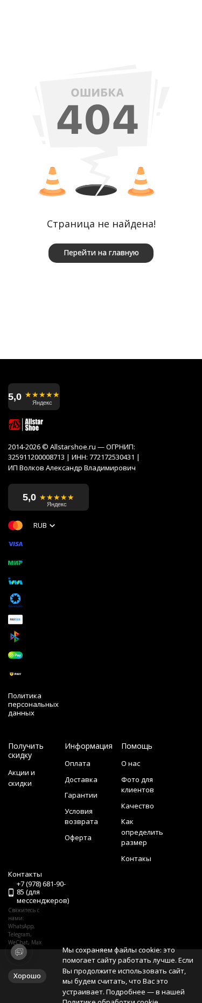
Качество (137, 806)
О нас (130, 763)
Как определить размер (142, 831)
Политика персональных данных (33, 704)
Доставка (81, 779)
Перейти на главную (101, 252)
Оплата (77, 763)
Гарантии (81, 795)
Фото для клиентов (137, 785)
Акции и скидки (21, 778)
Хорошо (27, 975)
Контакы (136, 858)
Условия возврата (81, 816)
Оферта (78, 837)
